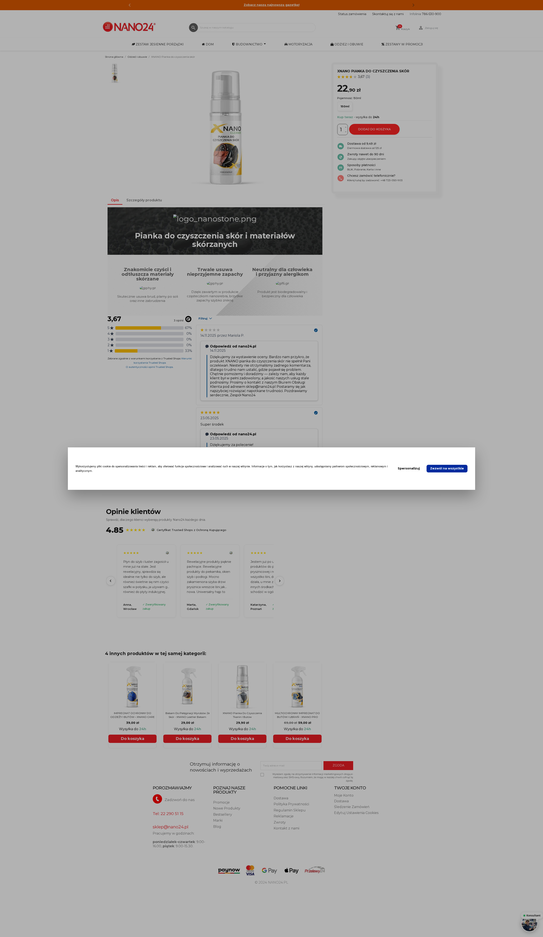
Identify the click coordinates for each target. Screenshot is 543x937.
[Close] (351, 414)
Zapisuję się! (231, 514)
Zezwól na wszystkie (447, 468)
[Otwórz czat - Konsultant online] (529, 923)
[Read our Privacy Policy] (264, 492)
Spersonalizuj (409, 468)
